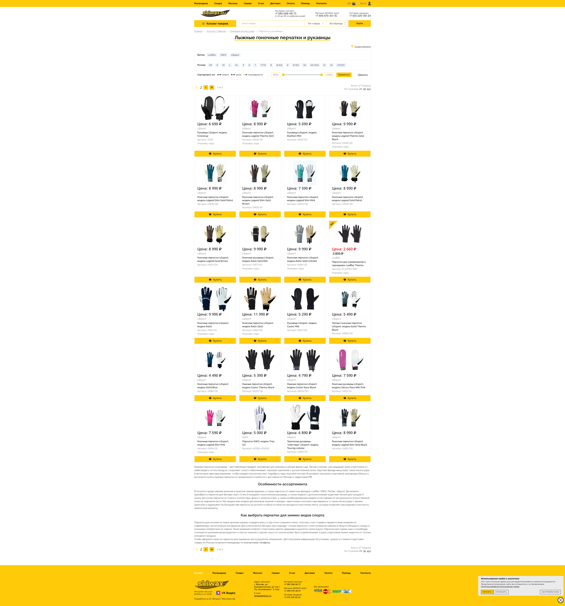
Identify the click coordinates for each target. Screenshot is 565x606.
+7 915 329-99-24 (360, 15)
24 (360, 89)
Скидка (218, 3)
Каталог (198, 573)
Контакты (321, 3)
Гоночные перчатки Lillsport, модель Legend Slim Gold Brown (258, 200)
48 (364, 89)
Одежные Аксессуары (242, 31)
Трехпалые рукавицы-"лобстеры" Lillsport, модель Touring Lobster (302, 445)
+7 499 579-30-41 (326, 15)
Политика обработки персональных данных (500, 586)
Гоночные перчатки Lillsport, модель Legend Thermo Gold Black (348, 136)
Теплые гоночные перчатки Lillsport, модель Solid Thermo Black (349, 326)
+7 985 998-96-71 (285, 13)
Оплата (291, 3)
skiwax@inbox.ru (262, 595)
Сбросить (363, 74)
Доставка (275, 3)
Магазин (232, 3)
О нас (261, 3)
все (369, 89)
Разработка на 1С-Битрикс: (214, 599)
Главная (198, 31)
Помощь (305, 3)
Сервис (248, 3)
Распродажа (201, 3)
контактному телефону (257, 542)
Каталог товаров (216, 31)
